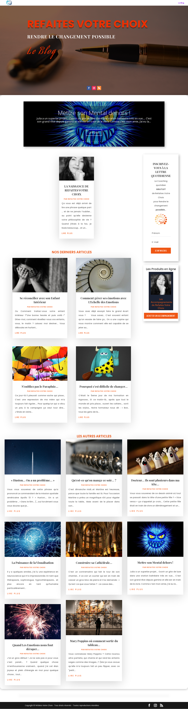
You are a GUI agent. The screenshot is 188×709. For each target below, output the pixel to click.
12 (104, 141)
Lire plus (94, 136)
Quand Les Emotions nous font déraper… (32, 647)
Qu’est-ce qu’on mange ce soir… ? (94, 480)
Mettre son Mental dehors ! (155, 562)
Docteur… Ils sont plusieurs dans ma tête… (155, 482)
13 (107, 141)
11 (102, 141)
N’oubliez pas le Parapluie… (40, 386)
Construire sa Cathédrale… (94, 116)
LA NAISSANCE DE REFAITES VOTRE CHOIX (76, 190)
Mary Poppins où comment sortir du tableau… (94, 643)
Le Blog (181, 3)
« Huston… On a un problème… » (33, 480)
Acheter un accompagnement (161, 316)
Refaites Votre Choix (78, 199)
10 (100, 141)
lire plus (67, 233)
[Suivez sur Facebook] (89, 88)
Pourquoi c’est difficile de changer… (104, 386)
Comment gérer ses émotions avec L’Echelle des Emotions (103, 300)
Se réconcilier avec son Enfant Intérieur (40, 300)
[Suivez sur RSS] (99, 88)
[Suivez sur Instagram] (94, 88)
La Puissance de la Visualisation (33, 563)
